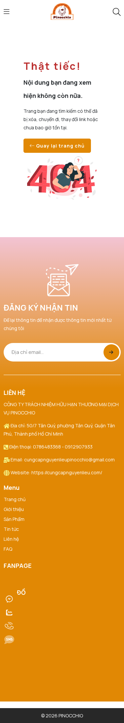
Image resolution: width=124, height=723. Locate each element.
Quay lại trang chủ (60, 146)
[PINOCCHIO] (62, 11)
